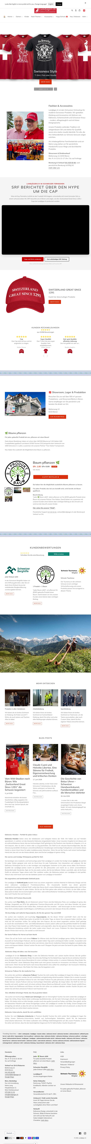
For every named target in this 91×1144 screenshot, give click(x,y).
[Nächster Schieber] (51, 89)
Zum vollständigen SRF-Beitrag (57, 259)
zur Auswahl (45, 82)
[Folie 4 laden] (44, 89)
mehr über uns (54, 168)
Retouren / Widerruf (67, 1064)
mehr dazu (54, 302)
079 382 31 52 (10, 1092)
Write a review (59, 554)
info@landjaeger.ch (11, 1094)
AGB (62, 1056)
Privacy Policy (65, 1067)
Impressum (64, 1059)
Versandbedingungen (67, 1062)
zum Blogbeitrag (57, 417)
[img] (45, 330)
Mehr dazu (9, 723)
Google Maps (9, 1077)
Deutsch (9, 1133)
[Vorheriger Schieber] (36, 89)
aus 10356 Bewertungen (45, 332)
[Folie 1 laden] (39, 89)
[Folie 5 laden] (45, 89)
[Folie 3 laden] (42, 89)
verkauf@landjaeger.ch (13, 1074)
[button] (44, 356)
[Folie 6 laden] (47, 89)
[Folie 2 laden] (41, 89)
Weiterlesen (10, 810)
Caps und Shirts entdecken (32, 259)
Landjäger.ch (82, 1138)
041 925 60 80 (52, 512)
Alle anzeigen (45, 826)
